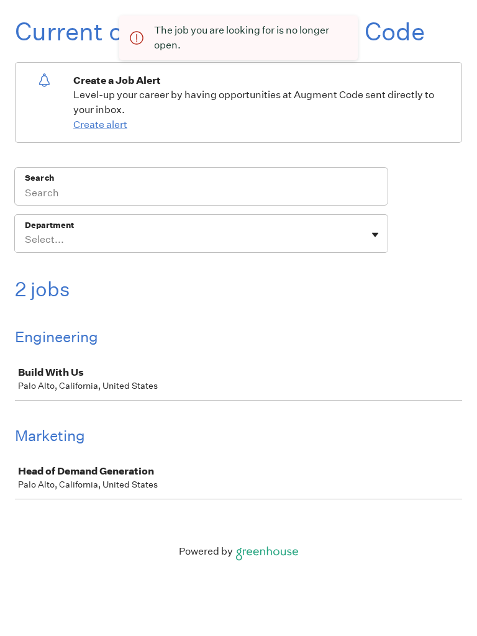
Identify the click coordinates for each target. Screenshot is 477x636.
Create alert (100, 124)
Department (49, 225)
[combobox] (26, 240)
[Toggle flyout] (375, 234)
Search (39, 178)
